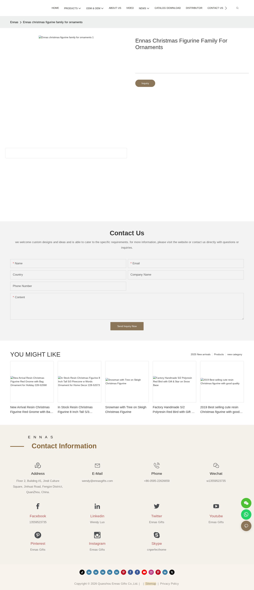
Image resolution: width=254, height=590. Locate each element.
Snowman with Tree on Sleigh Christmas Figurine (125, 409)
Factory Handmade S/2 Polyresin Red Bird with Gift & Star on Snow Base (173, 409)
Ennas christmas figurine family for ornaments (53, 22)
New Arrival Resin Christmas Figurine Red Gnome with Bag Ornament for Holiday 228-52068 (31, 409)
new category (234, 354)
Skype (157, 543)
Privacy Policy (169, 583)
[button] (226, 8)
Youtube (216, 516)
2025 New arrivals (200, 354)
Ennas (14, 22)
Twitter (156, 516)
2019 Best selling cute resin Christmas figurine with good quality (219, 409)
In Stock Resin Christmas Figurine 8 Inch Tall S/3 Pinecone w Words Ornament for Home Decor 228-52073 (78, 409)
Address (38, 473)
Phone (156, 473)
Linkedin (97, 516)
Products (219, 354)
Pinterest (38, 543)
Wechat (216, 473)
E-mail (97, 473)
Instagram (97, 543)
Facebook (38, 516)
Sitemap (150, 583)
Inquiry (145, 83)
